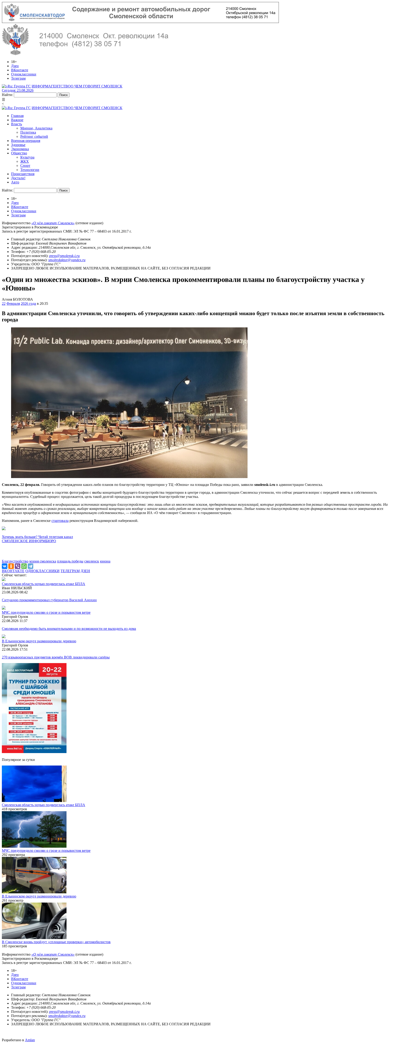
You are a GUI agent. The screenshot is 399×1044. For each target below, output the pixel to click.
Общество (19, 153)
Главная (17, 116)
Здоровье (18, 145)
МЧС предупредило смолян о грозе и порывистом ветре (46, 612)
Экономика (20, 149)
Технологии (29, 170)
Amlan (30, 1040)
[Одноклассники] (11, 566)
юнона (105, 561)
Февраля (13, 303)
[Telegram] (30, 566)
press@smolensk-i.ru (64, 256)
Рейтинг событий (34, 136)
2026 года (28, 303)
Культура (27, 157)
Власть (16, 124)
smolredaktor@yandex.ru (66, 260)
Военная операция (25, 141)
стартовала (60, 521)
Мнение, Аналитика (36, 128)
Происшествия (22, 174)
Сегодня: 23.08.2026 (17, 90)
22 (4, 303)
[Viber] (17, 566)
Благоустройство (15, 561)
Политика (28, 132)
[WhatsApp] (24, 566)
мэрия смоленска (42, 561)
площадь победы (70, 561)
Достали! (18, 178)
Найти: (7, 95)
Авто (15, 182)
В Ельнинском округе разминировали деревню (39, 641)
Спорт (25, 166)
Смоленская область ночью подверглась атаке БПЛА (43, 584)
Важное (17, 120)
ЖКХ (24, 161)
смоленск (91, 561)
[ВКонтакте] (4, 566)
